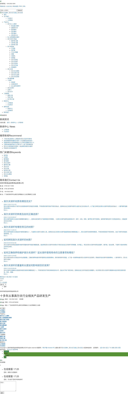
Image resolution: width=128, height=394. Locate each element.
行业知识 (10, 105)
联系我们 (6, 112)
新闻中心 (6, 101)
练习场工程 (10, 99)
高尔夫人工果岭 (12, 24)
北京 (101, 348)
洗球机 (13, 56)
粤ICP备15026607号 (48, 348)
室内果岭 (13, 31)
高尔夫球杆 (14, 61)
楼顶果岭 (13, 29)
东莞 (119, 348)
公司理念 (10, 20)
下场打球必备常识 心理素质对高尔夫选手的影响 (18, 139)
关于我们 (6, 16)
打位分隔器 (14, 52)
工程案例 (6, 93)
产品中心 (6, 22)
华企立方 (9, 349)
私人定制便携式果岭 (13, 37)
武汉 (107, 348)
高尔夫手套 (14, 65)
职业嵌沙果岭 (15, 26)
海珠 (113, 348)
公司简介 (10, 18)
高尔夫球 (10, 69)
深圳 (116, 348)
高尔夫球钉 (10, 88)
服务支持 (6, 106)
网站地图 (15, 6)
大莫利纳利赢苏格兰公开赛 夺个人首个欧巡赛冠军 (18, 144)
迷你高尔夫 (14, 35)
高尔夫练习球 (15, 73)
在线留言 (10, 110)
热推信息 (2, 6)
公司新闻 (10, 103)
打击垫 (13, 48)
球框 (12, 54)
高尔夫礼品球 (15, 75)
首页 (5, 14)
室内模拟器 (10, 78)
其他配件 (13, 67)
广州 (110, 348)
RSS (20, 6)
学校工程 (10, 97)
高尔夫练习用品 (12, 39)
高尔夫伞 (10, 91)
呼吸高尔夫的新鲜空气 (10, 148)
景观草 (13, 82)
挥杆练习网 (14, 44)
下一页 (2, 282)
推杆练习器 (14, 41)
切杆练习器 (14, 43)
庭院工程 (10, 95)
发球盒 (13, 58)
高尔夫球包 (14, 59)
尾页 (5, 282)
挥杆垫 (13, 50)
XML (24, 6)
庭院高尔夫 (14, 28)
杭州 (104, 348)
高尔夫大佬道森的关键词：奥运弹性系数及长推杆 (18, 146)
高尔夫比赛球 (15, 71)
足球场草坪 (14, 84)
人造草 (9, 80)
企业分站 (9, 6)
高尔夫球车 (14, 63)
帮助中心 (10, 108)
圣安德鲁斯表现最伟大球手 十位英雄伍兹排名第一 (18, 140)
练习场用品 (10, 46)
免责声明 (15, 349)
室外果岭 (13, 33)
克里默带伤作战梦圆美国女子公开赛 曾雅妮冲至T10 (19, 142)
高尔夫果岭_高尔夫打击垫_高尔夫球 (72, 348)
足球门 (9, 90)
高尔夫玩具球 (15, 76)
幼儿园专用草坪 (15, 86)
